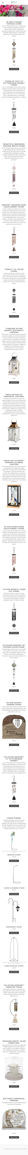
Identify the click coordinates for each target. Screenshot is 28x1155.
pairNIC (24, 1149)
